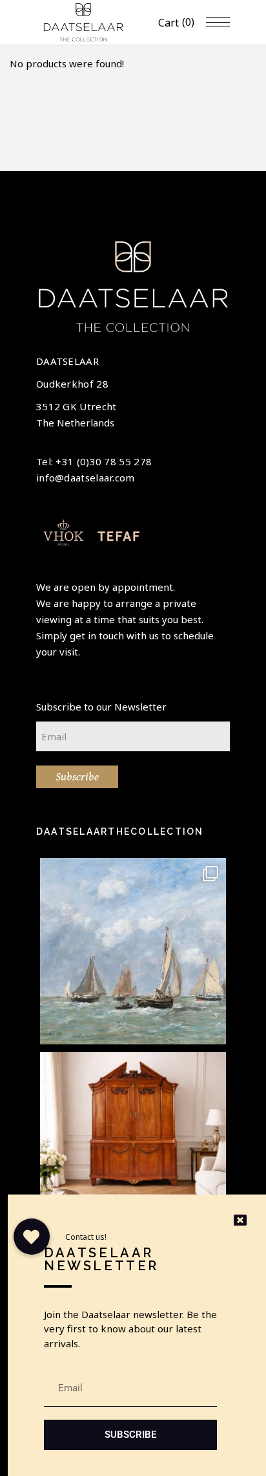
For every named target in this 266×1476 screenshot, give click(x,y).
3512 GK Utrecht (76, 406)
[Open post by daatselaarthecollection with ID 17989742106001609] (133, 1145)
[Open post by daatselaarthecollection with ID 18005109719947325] (133, 951)
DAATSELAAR (67, 361)
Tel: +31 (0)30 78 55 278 (94, 461)
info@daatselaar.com (85, 477)
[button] (32, 1236)
